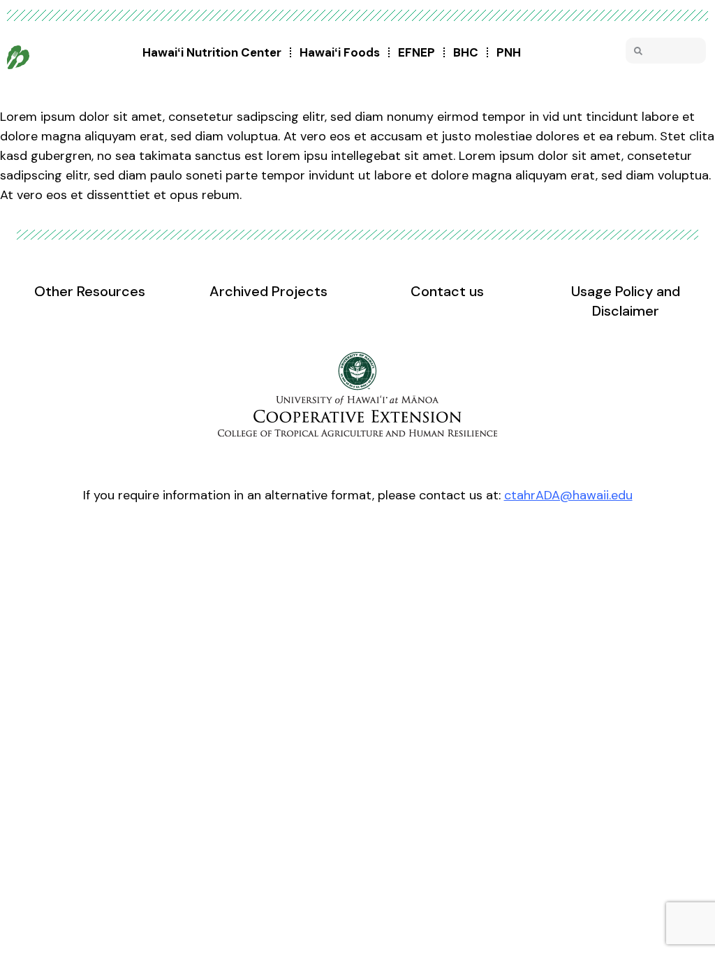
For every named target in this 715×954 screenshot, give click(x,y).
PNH (508, 52)
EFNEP (416, 52)
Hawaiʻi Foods (340, 52)
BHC (465, 52)
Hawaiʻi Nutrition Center (211, 52)
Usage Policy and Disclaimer (625, 301)
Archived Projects (268, 291)
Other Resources (89, 291)
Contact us (447, 291)
